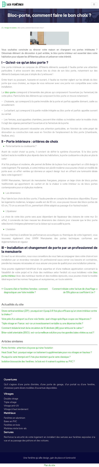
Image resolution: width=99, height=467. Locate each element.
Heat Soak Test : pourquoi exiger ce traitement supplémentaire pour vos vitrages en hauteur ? (47, 352)
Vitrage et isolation (10, 28)
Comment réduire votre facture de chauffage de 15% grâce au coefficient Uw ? (73, 290)
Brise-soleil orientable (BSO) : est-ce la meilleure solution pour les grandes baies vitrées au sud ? (48, 332)
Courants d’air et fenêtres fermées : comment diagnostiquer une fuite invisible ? (26, 290)
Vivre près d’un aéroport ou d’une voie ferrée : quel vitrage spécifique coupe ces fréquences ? (46, 318)
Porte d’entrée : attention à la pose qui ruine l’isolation (27, 347)
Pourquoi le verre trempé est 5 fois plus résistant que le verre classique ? (36, 356)
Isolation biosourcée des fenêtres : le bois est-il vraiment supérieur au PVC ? (38, 361)
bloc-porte (10, 92)
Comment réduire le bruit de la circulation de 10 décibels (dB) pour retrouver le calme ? (42, 328)
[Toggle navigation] (94, 4)
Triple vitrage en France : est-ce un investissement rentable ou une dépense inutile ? (42, 323)
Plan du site (49, 465)
